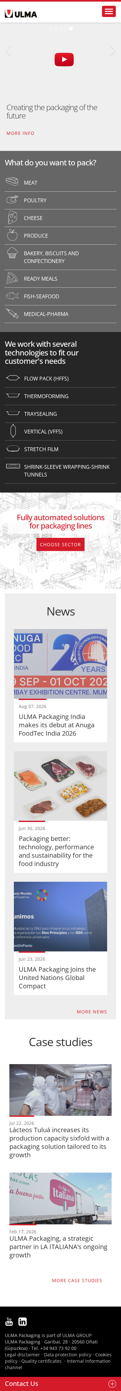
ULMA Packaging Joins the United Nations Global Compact (57, 977)
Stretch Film (41, 449)
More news (92, 1012)
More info (20, 133)
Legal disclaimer (22, 1355)
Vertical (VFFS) (43, 431)
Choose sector (60, 544)
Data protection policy (67, 1355)
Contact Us (21, 1383)
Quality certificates (41, 1361)
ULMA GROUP (77, 1335)
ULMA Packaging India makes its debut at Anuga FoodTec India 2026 (57, 725)
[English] (21, 14)
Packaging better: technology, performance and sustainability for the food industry (56, 851)
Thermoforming (46, 396)
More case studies (77, 1280)
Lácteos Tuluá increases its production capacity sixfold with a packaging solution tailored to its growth (59, 1142)
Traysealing (40, 413)
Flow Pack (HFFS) (46, 378)
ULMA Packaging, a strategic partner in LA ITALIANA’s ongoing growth (58, 1246)
